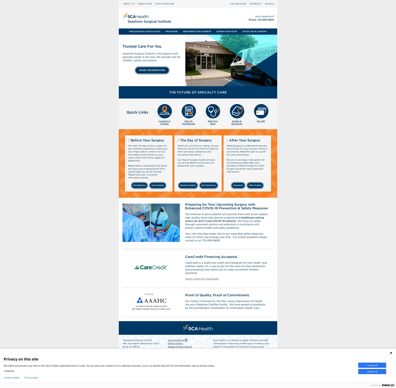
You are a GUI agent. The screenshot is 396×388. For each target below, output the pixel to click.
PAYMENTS (256, 4)
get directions (208, 185)
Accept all (372, 365)
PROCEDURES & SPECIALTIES (144, 31)
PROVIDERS (171, 31)
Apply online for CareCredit (202, 278)
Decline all (372, 371)
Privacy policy (31, 377)
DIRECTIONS (145, 4)
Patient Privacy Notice (180, 346)
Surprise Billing (176, 340)
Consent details (11, 377)
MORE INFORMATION (152, 70)
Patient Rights (175, 343)
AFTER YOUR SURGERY (254, 31)
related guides (188, 185)
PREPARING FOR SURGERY (197, 31)
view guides (157, 185)
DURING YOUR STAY (226, 31)
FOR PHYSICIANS (164, 4)
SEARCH (269, 4)
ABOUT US (129, 4)
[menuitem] (129, 4)
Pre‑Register (238, 4)
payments (238, 185)
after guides (255, 185)
